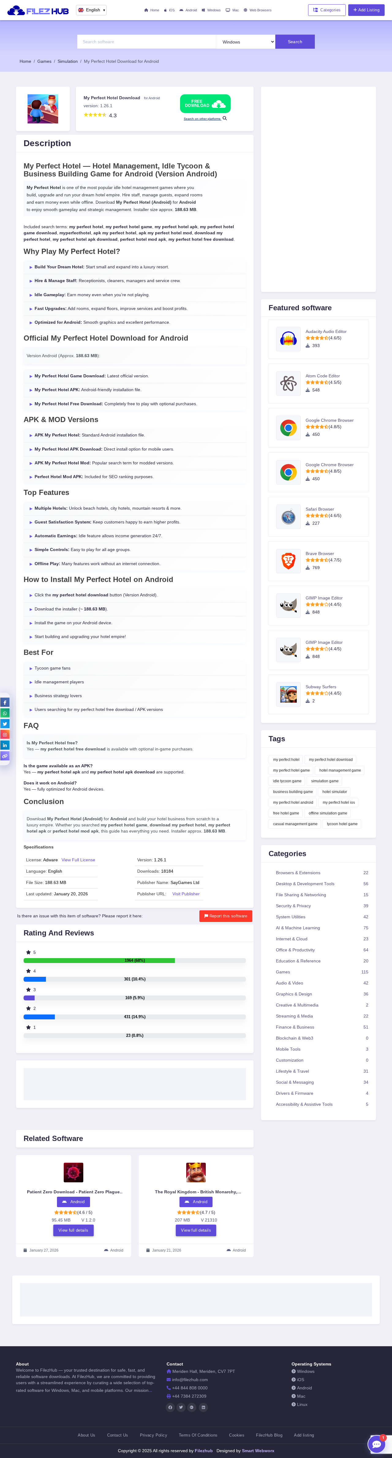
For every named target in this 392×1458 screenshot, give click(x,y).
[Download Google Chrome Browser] (291, 428)
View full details (73, 1230)
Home (154, 10)
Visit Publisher (186, 894)
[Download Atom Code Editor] (291, 383)
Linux (302, 1404)
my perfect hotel (286, 759)
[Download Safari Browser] (291, 516)
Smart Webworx (257, 1450)
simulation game (325, 781)
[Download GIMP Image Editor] (291, 605)
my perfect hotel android (293, 802)
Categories (330, 10)
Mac (235, 10)
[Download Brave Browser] (291, 561)
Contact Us (117, 1435)
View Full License (78, 860)
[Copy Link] (4, 756)
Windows (214, 10)
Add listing (304, 1435)
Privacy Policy (153, 1435)
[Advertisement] (135, 1082)
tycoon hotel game (342, 824)
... (150, 1390)
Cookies (236, 1435)
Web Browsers (261, 10)
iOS (172, 10)
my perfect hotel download (331, 759)
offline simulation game (328, 813)
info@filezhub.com (190, 1379)
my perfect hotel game (291, 770)
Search (295, 41)
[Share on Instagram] (4, 734)
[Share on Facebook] (4, 702)
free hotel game (286, 813)
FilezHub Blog (269, 1435)
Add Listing (368, 10)
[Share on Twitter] (4, 723)
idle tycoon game (287, 781)
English (96, 10)
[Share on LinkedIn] (4, 745)
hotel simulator (334, 792)
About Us (86, 1435)
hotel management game (340, 770)
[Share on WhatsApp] (4, 713)
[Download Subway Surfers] (291, 694)
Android (191, 10)
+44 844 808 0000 (190, 1388)
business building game (293, 792)
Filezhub (203, 1450)
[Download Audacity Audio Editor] (291, 339)
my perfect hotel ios (339, 802)
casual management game (295, 824)
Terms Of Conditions (198, 1435)
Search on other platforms (202, 118)
